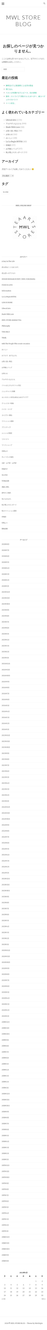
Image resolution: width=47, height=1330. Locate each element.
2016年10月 (6, 1249)
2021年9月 (5, 897)
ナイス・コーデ (7, 409)
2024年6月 (5, 699)
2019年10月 (6, 1034)
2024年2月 (5, 723)
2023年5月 (5, 777)
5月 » (43, 1299)
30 (42, 1295)
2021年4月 (5, 926)
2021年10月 (6, 891)
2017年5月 (5, 1207)
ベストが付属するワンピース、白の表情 (21, 93)
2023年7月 (5, 765)
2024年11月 (6, 670)
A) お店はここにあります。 (11, 267)
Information (6, 291)
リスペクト (5, 439)
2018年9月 (5, 1112)
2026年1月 (5, 586)
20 (23, 1292)
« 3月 (3, 1299)
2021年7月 (5, 909)
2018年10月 (6, 1106)
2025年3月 (5, 646)
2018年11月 (5, 1100)
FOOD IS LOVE (7, 285)
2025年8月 (5, 616)
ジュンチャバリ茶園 (8, 391)
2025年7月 (5, 622)
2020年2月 (5, 1010)
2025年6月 (5, 628)
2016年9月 (5, 1255)
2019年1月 (5, 1088)
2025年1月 (5, 658)
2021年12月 (6, 879)
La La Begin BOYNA (14, 141)
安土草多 (5, 192)
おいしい (9, 138)
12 (17, 1288)
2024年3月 (5, 717)
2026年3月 (5, 574)
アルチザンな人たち (13, 123)
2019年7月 (5, 1052)
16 (42, 1288)
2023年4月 (5, 783)
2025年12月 (6, 592)
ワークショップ (7, 445)
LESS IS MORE (7, 303)
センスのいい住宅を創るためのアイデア (15, 397)
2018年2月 (5, 1153)
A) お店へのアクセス (8, 273)
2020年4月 (6, 998)
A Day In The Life (8, 261)
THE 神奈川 (6, 332)
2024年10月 (6, 676)
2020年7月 (5, 980)
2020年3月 (5, 1004)
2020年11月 (6, 956)
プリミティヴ (6, 427)
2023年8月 (5, 759)
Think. (4, 338)
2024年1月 (5, 729)
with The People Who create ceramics (16, 344)
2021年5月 (5, 921)
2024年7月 (5, 694)
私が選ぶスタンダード (14, 152)
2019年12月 (6, 1022)
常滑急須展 (5, 481)
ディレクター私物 (8, 403)
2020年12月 (6, 950)
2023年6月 (5, 771)
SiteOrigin (39, 1323)
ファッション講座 (8, 421)
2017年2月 (5, 1225)
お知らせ (9, 134)
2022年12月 (6, 807)
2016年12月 (6, 1237)
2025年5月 (5, 634)
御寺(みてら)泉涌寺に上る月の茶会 (19, 85)
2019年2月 (5, 1082)
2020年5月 (5, 992)
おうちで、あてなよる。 (10, 356)
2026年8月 (5, 544)
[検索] (19, 70)
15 (36, 1288)
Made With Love (13, 127)
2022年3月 (5, 861)
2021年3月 (5, 932)
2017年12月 (5, 1165)
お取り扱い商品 (12, 131)
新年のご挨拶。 (7, 493)
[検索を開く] (44, 3)
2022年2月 (5, 867)
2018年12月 (6, 1094)
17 (5, 1292)
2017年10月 (5, 1177)
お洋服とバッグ (12, 149)
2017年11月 (5, 1171)
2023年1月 (5, 801)
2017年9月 (5, 1183)
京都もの (5, 451)
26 (17, 1295)
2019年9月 (5, 1040)
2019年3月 (5, 1076)
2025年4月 (5, 640)
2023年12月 (6, 735)
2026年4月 (5, 568)
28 (30, 1295)
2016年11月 (5, 1243)
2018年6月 (5, 1130)
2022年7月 (5, 837)
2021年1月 (5, 944)
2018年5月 (5, 1136)
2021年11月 (6, 885)
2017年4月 (5, 1213)
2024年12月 (6, 664)
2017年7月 (5, 1195)
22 (36, 1292)
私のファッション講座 (9, 511)
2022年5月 (5, 849)
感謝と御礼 (5, 487)
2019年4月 (5, 1070)
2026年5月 (5, 562)
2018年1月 (5, 1159)
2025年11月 (6, 598)
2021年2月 (5, 938)
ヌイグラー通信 (7, 415)
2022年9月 (5, 825)
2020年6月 (5, 986)
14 (30, 1288)
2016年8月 (5, 1261)
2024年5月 (5, 706)
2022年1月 (5, 873)
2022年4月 (5, 855)
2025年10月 (6, 604)
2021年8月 (5, 903)
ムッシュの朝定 (7, 433)
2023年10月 (6, 747)
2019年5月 (5, 1064)
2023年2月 (5, 795)
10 (5, 1288)
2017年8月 (5, 1189)
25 (11, 1295)
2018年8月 (5, 1118)
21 (30, 1292)
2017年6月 (5, 1201)
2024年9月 (5, 682)
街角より (5, 523)
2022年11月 (6, 813)
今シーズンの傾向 (8, 457)
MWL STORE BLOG (23, 20)
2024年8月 (5, 688)
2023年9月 (5, 753)
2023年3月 (5, 789)
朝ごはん (9, 89)
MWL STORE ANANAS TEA (11, 320)
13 (23, 1288)
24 (5, 1295)
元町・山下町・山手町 (9, 463)
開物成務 (5, 529)
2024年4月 (6, 711)
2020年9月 (5, 968)
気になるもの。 (7, 499)
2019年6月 (5, 1058)
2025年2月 (5, 652)
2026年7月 (5, 550)
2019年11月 (5, 1028)
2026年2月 (5, 580)
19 (17, 1292)
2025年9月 (5, 610)
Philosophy (6, 326)
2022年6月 (5, 843)
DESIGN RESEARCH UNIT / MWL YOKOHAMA (18, 279)
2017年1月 (5, 1231)
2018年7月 (5, 1124)
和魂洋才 (5, 469)
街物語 (8, 145)
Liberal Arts (11, 120)
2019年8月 (5, 1046)
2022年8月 (5, 831)
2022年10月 (6, 819)
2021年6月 (5, 915)
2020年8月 (5, 974)
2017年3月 (5, 1219)
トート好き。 (11, 103)
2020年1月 (5, 1016)
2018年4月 (5, 1141)
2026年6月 (5, 556)
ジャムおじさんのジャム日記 (11, 385)
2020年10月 (6, 962)
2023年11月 (6, 741)
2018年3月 (5, 1147)
